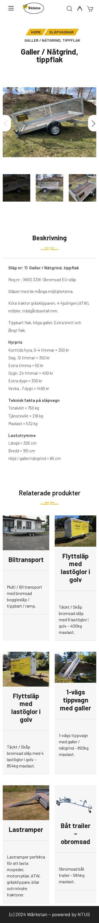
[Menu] (11, 8)
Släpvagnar (61, 32)
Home (36, 32)
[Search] (69, 9)
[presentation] (5, 123)
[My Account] (79, 9)
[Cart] (90, 9)
